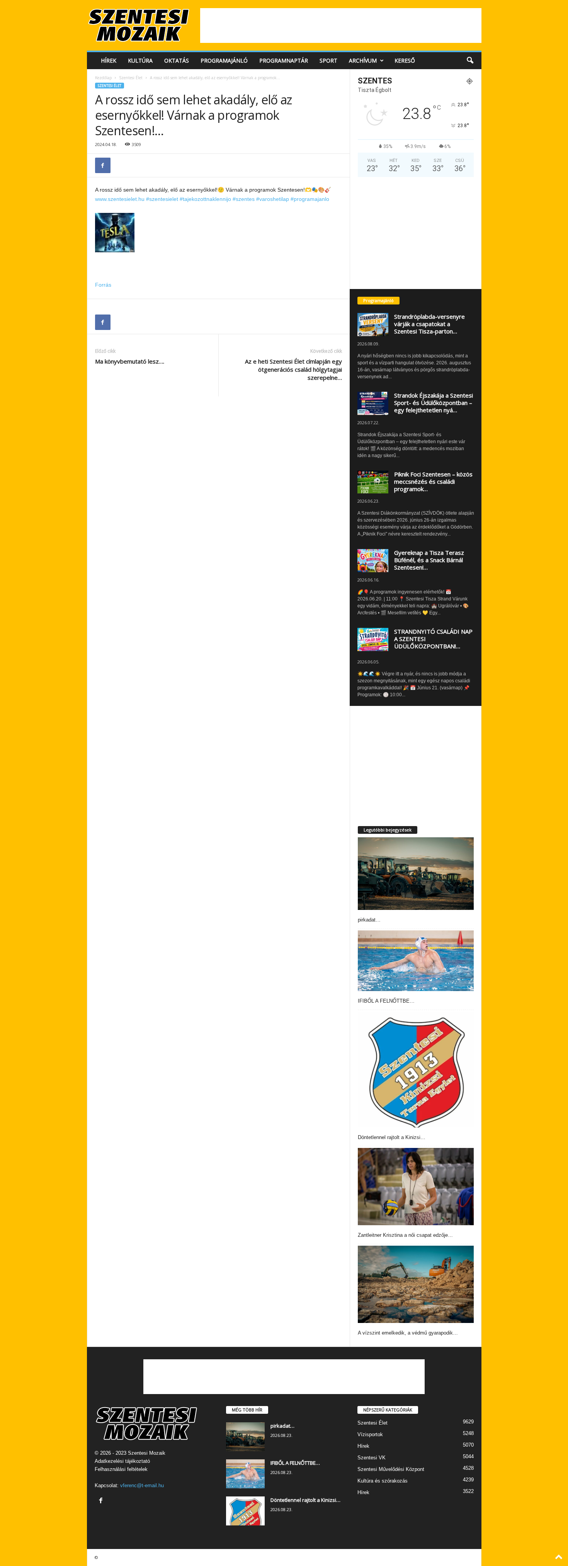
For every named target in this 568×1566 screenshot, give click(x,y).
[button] (469, 60)
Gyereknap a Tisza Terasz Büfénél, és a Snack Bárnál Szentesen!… (429, 560)
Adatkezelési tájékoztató (122, 1461)
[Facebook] (103, 165)
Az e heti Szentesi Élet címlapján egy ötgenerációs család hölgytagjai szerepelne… (293, 369)
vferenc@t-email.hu (142, 1485)
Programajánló (224, 60)
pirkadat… (369, 920)
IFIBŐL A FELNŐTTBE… (386, 1001)
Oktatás (176, 60)
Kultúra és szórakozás (382, 1481)
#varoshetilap (272, 199)
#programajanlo (310, 199)
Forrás (103, 285)
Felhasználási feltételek (121, 1469)
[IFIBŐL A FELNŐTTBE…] (416, 960)
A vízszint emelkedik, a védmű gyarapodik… (408, 1333)
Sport (328, 60)
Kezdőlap (103, 77)
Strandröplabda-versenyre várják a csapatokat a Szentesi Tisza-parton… (429, 324)
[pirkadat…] (416, 873)
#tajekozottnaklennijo (205, 199)
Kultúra (140, 60)
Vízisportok (370, 1434)
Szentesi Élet (131, 77)
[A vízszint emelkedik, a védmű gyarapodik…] (416, 1284)
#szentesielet (162, 199)
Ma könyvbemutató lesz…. (129, 361)
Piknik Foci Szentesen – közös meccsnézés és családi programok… (433, 481)
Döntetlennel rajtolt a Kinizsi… (391, 1137)
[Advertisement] (340, 25)
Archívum (363, 60)
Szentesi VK (371, 1458)
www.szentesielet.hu (120, 199)
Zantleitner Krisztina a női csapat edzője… (405, 1235)
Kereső (405, 60)
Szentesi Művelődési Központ (390, 1469)
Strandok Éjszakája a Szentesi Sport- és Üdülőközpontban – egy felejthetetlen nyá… (433, 402)
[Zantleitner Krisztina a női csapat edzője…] (416, 1186)
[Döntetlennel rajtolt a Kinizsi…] (416, 1069)
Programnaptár (283, 60)
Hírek (108, 60)
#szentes (244, 199)
